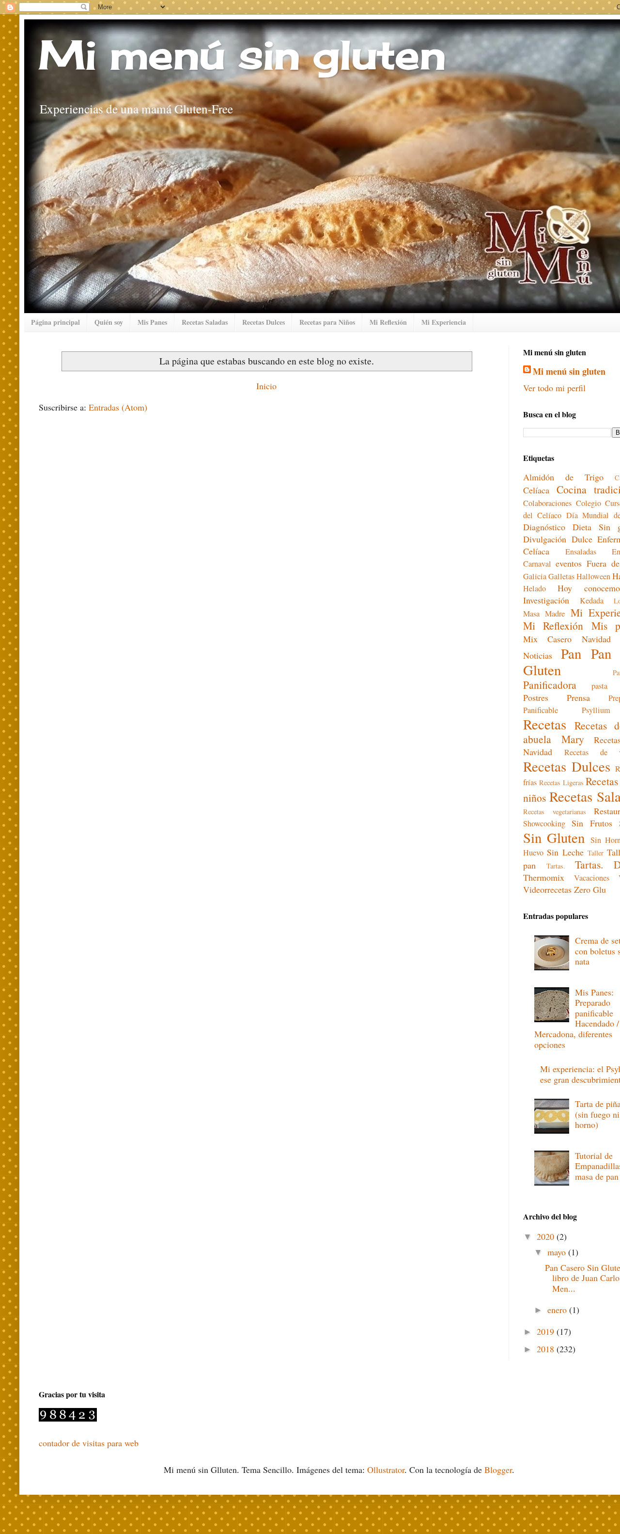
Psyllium (596, 710)
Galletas (561, 576)
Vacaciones (591, 877)
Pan (571, 653)
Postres (535, 697)
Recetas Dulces (263, 322)
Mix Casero (547, 639)
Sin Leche (565, 852)
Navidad (596, 639)
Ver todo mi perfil (554, 388)
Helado (534, 588)
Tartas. (555, 865)
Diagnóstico (544, 527)
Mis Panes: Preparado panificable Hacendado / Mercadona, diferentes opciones (576, 1018)
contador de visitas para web (89, 1443)
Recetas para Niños (327, 322)
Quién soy (108, 322)
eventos (569, 563)
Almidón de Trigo (563, 477)
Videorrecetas (547, 889)
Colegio (588, 503)
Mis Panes (152, 322)
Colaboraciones (547, 503)
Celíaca (536, 490)
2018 (547, 1349)
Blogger (498, 1469)
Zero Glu (590, 889)
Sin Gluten (554, 837)
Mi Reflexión (388, 322)
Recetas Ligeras (561, 782)
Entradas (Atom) (118, 407)
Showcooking (544, 823)
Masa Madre (544, 613)
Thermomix (543, 877)
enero (558, 1309)
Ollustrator (385, 1469)
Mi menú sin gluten (242, 54)
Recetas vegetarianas (554, 811)
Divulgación (544, 539)
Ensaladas (580, 551)
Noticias (537, 655)
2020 (547, 1236)
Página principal (55, 322)
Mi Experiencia (443, 322)
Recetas (544, 724)
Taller (596, 852)
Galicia (534, 576)
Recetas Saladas (205, 322)
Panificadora (549, 685)
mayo (557, 1252)
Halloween (593, 576)
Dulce (582, 539)
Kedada (592, 600)
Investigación (546, 600)
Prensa (578, 697)
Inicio (266, 386)
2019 (547, 1331)
